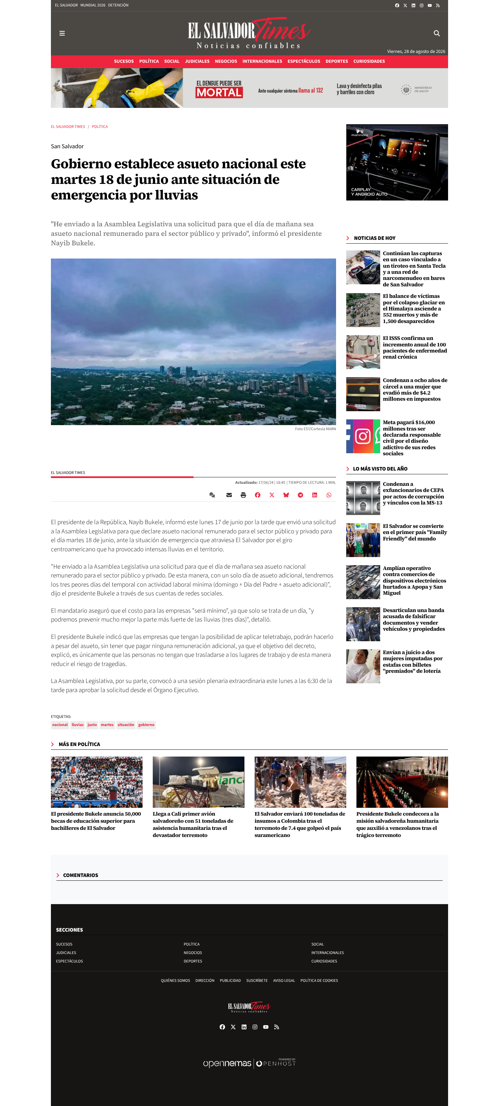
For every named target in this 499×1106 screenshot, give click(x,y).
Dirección (205, 981)
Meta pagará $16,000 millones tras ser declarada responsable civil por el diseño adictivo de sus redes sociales (412, 438)
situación (126, 725)
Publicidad (230, 981)
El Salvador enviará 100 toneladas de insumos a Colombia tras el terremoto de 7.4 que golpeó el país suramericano (300, 825)
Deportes (193, 961)
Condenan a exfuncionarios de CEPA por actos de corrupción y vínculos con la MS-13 (413, 493)
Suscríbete (257, 981)
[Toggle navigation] (62, 33)
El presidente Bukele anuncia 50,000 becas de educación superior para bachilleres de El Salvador (96, 821)
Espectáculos (69, 961)
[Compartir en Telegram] (300, 495)
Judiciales (66, 953)
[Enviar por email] (229, 495)
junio (92, 725)
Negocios (193, 953)
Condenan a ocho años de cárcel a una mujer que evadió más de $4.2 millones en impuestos (415, 390)
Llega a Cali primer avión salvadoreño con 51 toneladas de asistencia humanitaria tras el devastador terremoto (193, 825)
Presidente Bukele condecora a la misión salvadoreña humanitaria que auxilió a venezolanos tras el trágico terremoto (397, 825)
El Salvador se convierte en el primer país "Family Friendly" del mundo (415, 532)
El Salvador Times (68, 127)
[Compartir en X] (272, 495)
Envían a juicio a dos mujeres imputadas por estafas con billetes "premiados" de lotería (413, 662)
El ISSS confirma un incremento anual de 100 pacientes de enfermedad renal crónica (415, 348)
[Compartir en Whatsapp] (329, 495)
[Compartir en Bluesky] (286, 495)
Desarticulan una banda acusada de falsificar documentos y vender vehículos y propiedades (414, 620)
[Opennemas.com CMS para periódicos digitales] (249, 1070)
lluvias (78, 725)
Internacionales (327, 953)
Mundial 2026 (92, 5)
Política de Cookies (319, 981)
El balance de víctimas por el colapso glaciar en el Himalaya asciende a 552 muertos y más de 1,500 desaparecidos (414, 308)
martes (107, 725)
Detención (118, 5)
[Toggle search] (437, 33)
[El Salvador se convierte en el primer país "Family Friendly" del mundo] (363, 540)
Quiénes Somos (175, 981)
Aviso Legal (284, 981)
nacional (60, 725)
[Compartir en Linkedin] (315, 495)
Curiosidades (324, 961)
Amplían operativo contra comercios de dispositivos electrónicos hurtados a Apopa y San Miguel (414, 581)
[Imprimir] (243, 495)
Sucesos (64, 944)
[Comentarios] (213, 495)
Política (100, 127)
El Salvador (66, 5)
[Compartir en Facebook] (258, 495)
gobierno (146, 725)
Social (317, 944)
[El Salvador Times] (249, 33)
